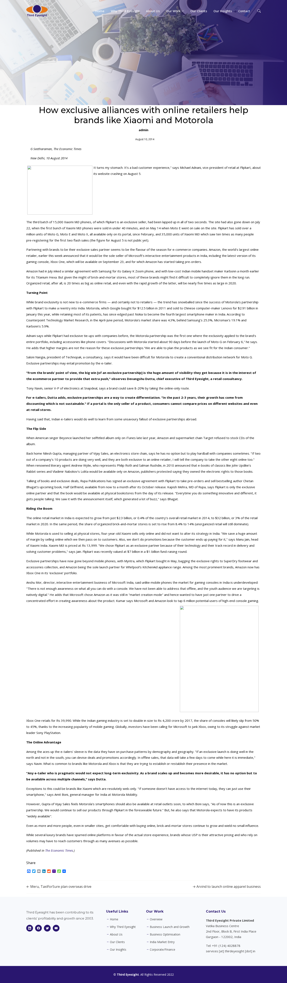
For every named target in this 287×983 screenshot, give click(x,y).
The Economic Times (59, 850)
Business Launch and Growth (170, 926)
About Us (153, 11)
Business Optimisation (165, 934)
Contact (244, 11)
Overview (156, 919)
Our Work (154, 911)
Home (99, 11)
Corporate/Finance (162, 949)
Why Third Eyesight (125, 11)
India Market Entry (162, 942)
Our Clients (198, 11)
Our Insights (222, 11)
